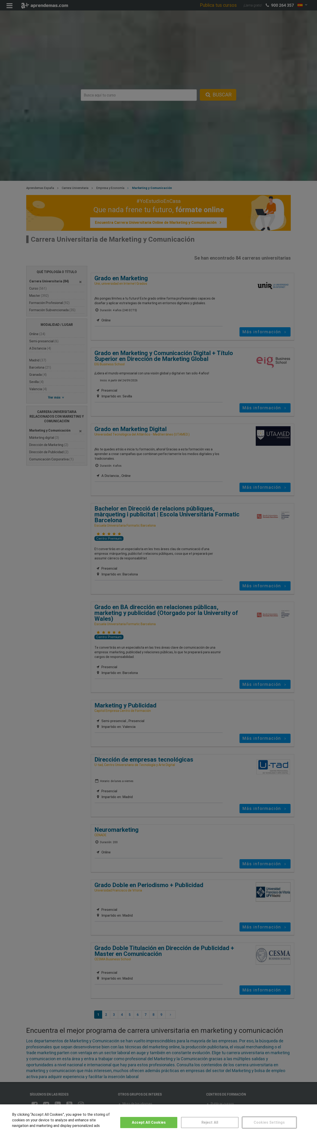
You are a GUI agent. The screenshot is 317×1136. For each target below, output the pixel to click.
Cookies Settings (269, 1122)
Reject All (209, 1122)
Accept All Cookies (149, 1122)
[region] (158, 1120)
